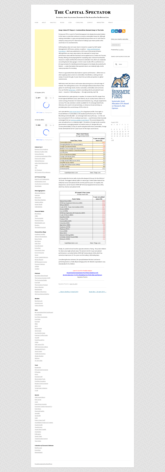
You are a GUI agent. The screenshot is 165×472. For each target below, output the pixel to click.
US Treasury (38, 170)
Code (70, 22)
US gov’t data (38, 360)
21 (122, 134)
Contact (90, 22)
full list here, (72, 90)
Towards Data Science (41, 438)
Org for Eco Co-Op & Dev (42, 184)
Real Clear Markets (40, 200)
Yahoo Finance (39, 305)
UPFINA (37, 266)
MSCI (36, 326)
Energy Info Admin (40, 158)
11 (114, 131)
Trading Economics (40, 354)
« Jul (112, 140)
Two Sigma (38, 441)
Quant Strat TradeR (40, 429)
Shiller (36, 342)
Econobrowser (39, 246)
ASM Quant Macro (40, 397)
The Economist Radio (41, 280)
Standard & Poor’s (40, 349)
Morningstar (38, 328)
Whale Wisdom (39, 356)
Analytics (53, 22)
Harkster (37, 195)
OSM (36, 418)
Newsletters (100, 22)
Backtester (38, 367)
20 (120, 134)
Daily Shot (38, 243)
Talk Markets (38, 207)
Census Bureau (39, 154)
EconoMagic (38, 314)
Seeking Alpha (39, 202)
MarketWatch (38, 452)
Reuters (37, 225)
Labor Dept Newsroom (41, 163)
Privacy (110, 22)
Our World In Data (40, 333)
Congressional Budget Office (43, 156)
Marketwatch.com (40, 223)
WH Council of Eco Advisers (42, 172)
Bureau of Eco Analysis (41, 149)
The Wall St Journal (40, 227)
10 (111, 131)
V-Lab (36, 390)
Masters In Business (41, 292)
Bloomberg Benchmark (41, 275)
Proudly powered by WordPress (43, 464)
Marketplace (38, 289)
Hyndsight (38, 416)
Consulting (79, 22)
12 (117, 131)
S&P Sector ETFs (39, 344)
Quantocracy (38, 427)
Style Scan (38, 386)
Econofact (37, 248)
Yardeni (37, 269)
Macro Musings (39, 287)
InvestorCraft (38, 376)
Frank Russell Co (39, 340)
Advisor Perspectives (41, 236)
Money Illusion (39, 259)
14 (122, 131)
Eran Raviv (38, 409)
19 (117, 134)
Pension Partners (40, 264)
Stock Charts (38, 351)
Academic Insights (40, 234)
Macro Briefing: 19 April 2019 (68, 292)
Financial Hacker (39, 411)
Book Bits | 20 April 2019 (97, 292)
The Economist (39, 218)
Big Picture (38, 241)
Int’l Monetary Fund (40, 181)
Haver (36, 255)
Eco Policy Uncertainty (41, 317)
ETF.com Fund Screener (41, 370)
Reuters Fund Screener (41, 383)
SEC (36, 168)
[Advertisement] (44, 58)
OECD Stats (38, 331)
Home (36, 22)
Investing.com (39, 303)
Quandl (37, 337)
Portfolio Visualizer (40, 381)
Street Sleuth (38, 204)
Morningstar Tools (40, 379)
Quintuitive (38, 432)
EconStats (37, 319)
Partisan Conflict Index (41, 335)
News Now (38, 197)
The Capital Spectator (82, 11)
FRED (36, 324)
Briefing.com (38, 448)
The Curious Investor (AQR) (42, 278)
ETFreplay (38, 372)
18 (114, 134)
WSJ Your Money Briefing (42, 294)
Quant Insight (38, 425)
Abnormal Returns (40, 193)
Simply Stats (38, 436)
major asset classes (75, 111)
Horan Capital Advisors (41, 257)
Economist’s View (40, 250)
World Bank (38, 186)
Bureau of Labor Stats (41, 151)
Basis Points (38, 239)
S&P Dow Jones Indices (41, 347)
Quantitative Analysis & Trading (44, 422)
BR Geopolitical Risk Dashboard (44, 312)
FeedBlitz (121, 50)
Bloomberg (38, 213)
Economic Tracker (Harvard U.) (43, 406)
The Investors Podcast (41, 285)
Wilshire (37, 358)
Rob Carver (38, 399)
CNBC (36, 216)
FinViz (36, 374)
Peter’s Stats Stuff (40, 420)
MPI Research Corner (41, 262)
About (44, 22)
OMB (36, 165)
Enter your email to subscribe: (119, 39)
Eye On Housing (39, 253)
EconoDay (38, 450)
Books (62, 22)
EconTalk (37, 282)
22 (125, 134)
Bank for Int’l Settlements (42, 179)
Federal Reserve (39, 161)
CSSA (36, 402)
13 (120, 131)
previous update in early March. (80, 120)
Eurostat (37, 321)
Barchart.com (38, 301)
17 (111, 134)
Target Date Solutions (41, 388)
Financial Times (39, 220)
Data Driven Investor (41, 404)
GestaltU (37, 413)
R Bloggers (38, 434)
